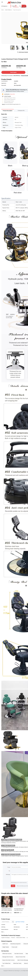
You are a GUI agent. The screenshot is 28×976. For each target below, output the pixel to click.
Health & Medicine (8, 9)
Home (2, 9)
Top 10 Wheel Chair (6, 963)
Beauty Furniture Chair (20, 956)
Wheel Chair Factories (7, 953)
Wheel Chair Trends (17, 963)
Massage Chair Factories (7, 956)
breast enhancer (4, 929)
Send (13, 885)
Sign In (3, 104)
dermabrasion (17, 927)
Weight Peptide (5, 947)
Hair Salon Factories (18, 953)
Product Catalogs (20, 921)
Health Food (5, 943)
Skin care (16, 929)
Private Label (14, 947)
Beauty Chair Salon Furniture (8, 960)
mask (15, 924)
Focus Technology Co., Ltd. (17, 970)
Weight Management (17, 9)
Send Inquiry (13, 72)
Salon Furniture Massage (22, 960)
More (2, 965)
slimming (3, 927)
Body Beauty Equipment (15, 943)
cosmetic (3, 924)
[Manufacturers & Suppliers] (14, 2)
